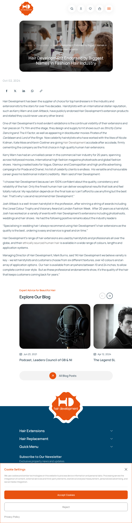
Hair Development (74, 142)
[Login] (81, 8)
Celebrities (43, 45)
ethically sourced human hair (41, 243)
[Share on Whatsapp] (32, 91)
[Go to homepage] (26, 8)
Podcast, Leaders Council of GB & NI (45, 360)
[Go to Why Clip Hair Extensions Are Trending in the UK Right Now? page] (55, 326)
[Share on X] (15, 91)
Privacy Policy (12, 516)
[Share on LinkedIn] (24, 91)
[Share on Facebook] (6, 91)
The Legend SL (104, 360)
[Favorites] (90, 8)
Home (28, 45)
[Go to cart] (99, 8)
